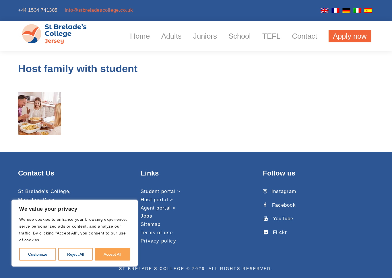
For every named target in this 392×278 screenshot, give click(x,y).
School (239, 36)
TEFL (271, 36)
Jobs (146, 216)
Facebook (284, 205)
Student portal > (161, 191)
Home (140, 36)
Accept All (112, 254)
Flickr (280, 232)
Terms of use (157, 232)
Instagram (283, 191)
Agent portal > (158, 208)
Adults (171, 36)
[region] (74, 233)
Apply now (350, 36)
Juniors (205, 36)
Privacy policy (158, 241)
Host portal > (157, 199)
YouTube (283, 218)
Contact (304, 36)
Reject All (75, 254)
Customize (37, 254)
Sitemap (151, 224)
